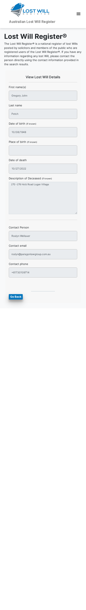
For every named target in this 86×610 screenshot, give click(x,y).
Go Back (16, 296)
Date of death (18, 160)
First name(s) (17, 87)
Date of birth (22, 123)
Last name (15, 105)
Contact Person (19, 227)
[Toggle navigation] (78, 14)
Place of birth (23, 141)
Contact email (18, 245)
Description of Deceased (30, 178)
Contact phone (18, 264)
